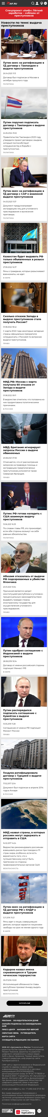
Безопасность (10, 868)
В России (8, 409)
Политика (8, 84)
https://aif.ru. (35, 1100)
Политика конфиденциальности (16, 1104)
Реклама (6, 1020)
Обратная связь (10, 1033)
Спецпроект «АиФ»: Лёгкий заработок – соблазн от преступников (24, 13)
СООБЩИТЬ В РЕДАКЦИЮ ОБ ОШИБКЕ (20, 1040)
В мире (6, 278)
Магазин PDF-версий (28, 1029)
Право (6, 343)
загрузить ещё (24, 1003)
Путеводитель (28, 1033)
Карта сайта (8, 1036)
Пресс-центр (8, 1029)
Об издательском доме (25, 1020)
